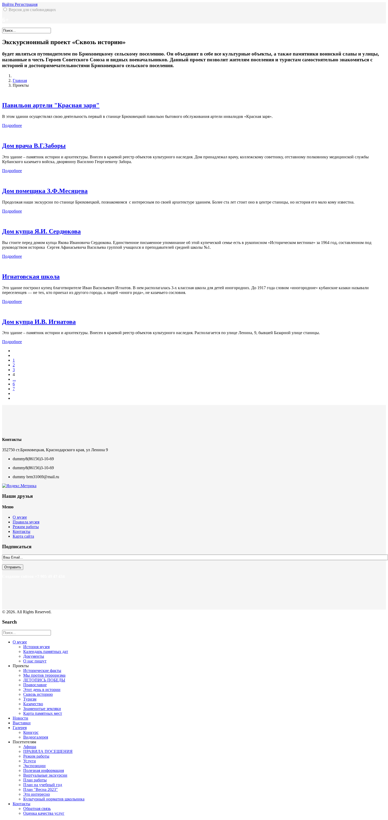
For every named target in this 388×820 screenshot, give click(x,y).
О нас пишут (34, 661)
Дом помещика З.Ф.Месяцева (45, 190)
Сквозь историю (38, 694)
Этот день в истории (41, 689)
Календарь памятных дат (45, 651)
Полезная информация (43, 770)
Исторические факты (42, 670)
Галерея (20, 727)
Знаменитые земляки (42, 708)
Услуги (29, 761)
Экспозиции (34, 765)
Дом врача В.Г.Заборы (34, 145)
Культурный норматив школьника (53, 799)
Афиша (29, 746)
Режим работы (26, 526)
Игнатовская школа (31, 276)
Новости (20, 718)
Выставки (22, 723)
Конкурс (31, 732)
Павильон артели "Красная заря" (51, 105)
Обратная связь (37, 808)
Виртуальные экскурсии (45, 775)
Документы (33, 656)
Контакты (21, 531)
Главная (20, 80)
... (14, 379)
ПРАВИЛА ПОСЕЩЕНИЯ (48, 751)
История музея (36, 646)
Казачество (33, 704)
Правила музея (26, 522)
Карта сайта (23, 536)
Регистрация (26, 4)
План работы (35, 780)
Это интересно (36, 794)
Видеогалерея (35, 737)
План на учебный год (42, 784)
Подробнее (12, 125)
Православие (35, 685)
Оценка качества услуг (43, 813)
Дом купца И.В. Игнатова (39, 321)
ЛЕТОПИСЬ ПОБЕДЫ (44, 680)
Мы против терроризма (44, 675)
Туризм (29, 699)
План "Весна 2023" (40, 789)
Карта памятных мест (42, 713)
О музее (20, 517)
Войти (8, 4)
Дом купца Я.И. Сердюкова (41, 231)
